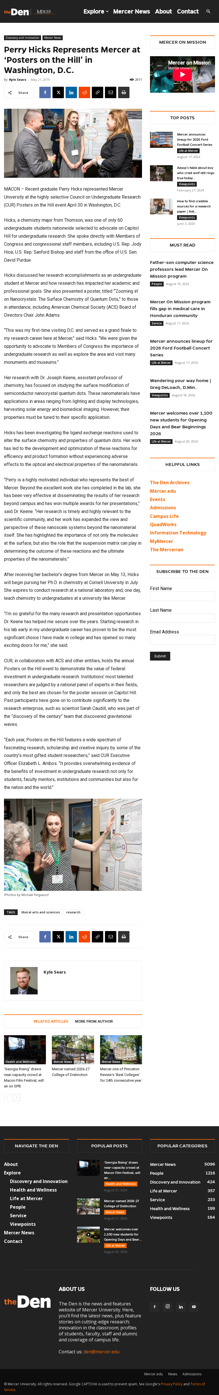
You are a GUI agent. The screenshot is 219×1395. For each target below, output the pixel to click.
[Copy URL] (97, 92)
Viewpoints (187, 184)
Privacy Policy (171, 1384)
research (73, 912)
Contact (188, 11)
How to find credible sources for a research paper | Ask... (194, 206)
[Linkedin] (71, 92)
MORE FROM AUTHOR (94, 1021)
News (172, 1374)
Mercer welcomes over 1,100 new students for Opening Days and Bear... (123, 1234)
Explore (94, 11)
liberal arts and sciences (40, 912)
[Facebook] (45, 92)
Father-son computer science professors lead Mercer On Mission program (182, 269)
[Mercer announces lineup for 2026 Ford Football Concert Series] (161, 140)
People (157, 284)
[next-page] (16, 1097)
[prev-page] (7, 1097)
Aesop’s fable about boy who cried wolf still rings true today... (195, 173)
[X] (58, 92)
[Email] (110, 92)
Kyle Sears (17, 79)
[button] (208, 11)
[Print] (123, 92)
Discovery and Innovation (22, 38)
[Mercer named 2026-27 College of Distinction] (73, 1049)
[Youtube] (193, 1307)
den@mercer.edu (101, 1351)
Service (157, 323)
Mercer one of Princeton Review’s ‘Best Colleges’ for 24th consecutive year (120, 1075)
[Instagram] (167, 1306)
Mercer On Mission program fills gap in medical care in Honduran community (180, 308)
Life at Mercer (188, 151)
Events (157, 499)
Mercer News (131, 11)
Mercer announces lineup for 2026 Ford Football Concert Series (194, 139)
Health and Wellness (21, 1062)
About (163, 11)
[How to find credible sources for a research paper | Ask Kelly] (161, 207)
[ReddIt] (84, 92)
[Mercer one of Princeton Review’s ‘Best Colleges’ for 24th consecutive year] (121, 1049)
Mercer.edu (163, 491)
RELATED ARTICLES (51, 1021)
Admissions (191, 1374)
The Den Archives (169, 482)
